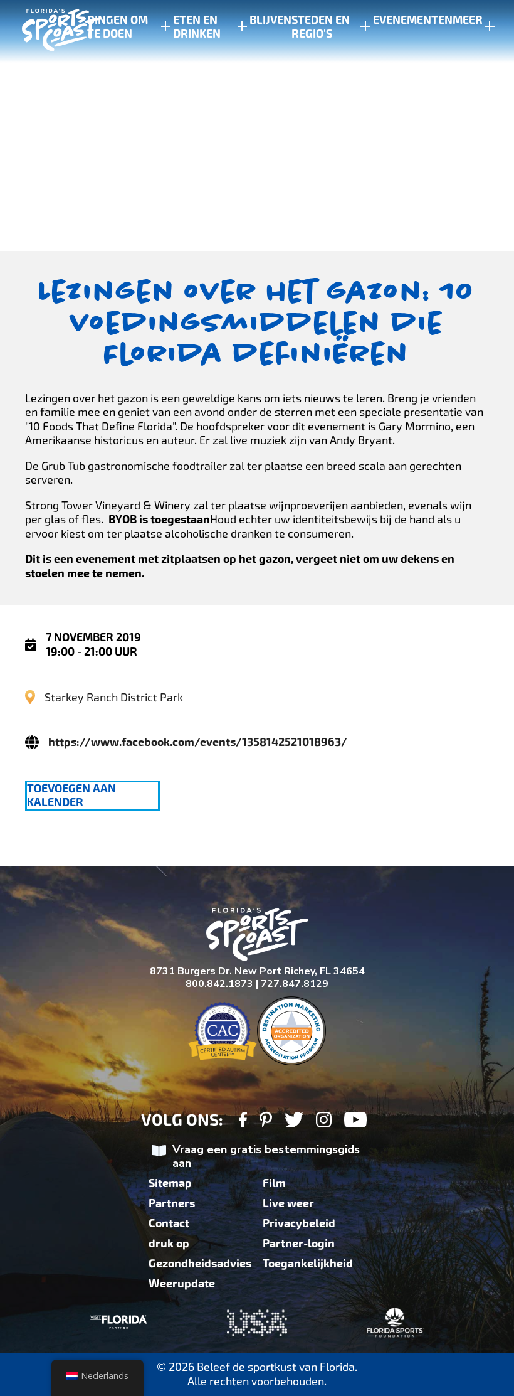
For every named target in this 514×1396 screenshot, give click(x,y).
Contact (169, 1223)
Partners (172, 1203)
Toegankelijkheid (308, 1264)
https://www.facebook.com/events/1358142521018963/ (197, 742)
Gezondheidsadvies (200, 1264)
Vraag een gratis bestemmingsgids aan (266, 1156)
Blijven (270, 20)
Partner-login (299, 1243)
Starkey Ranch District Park (114, 697)
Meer (468, 20)
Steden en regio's (320, 27)
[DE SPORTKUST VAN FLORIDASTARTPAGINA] (50, 32)
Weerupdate (182, 1284)
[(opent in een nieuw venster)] (243, 1121)
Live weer (288, 1203)
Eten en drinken (197, 27)
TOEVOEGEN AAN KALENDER (71, 795)
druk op (169, 1243)
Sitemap (170, 1183)
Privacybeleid (299, 1223)
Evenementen (413, 20)
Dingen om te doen (117, 27)
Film (274, 1183)
